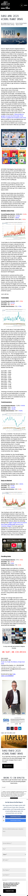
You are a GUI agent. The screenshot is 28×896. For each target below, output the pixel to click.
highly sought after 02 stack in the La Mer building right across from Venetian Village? (14, 524)
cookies (10, 883)
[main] (14, 393)
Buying (21, 23)
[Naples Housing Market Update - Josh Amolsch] (14, 138)
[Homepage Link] (5, 3)
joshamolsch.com (6, 670)
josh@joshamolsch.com (8, 23)
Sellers (8, 24)
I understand (9, 891)
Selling (12, 24)
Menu (25, 5)
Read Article (8, 766)
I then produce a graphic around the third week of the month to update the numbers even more (13, 116)
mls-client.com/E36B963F (8, 675)
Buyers (17, 23)
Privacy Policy (19, 796)
